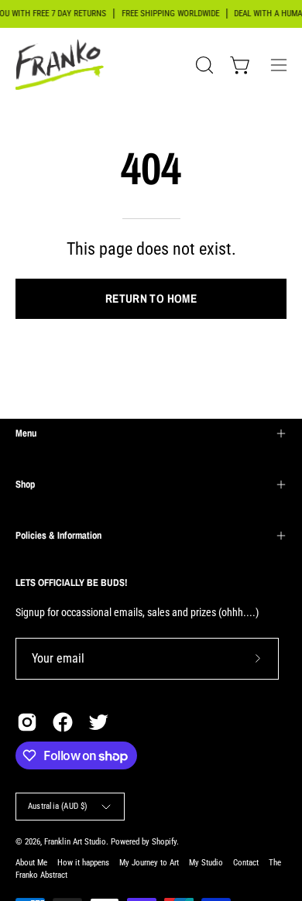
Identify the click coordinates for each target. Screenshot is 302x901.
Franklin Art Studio (75, 842)
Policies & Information (58, 535)
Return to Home (151, 298)
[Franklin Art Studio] (61, 64)
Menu (25, 433)
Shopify (164, 842)
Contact (246, 863)
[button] (203, 65)
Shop (25, 484)
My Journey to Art (149, 863)
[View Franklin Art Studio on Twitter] (98, 722)
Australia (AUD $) (58, 806)
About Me (31, 863)
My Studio (206, 863)
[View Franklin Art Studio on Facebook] (62, 722)
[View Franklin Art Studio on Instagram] (27, 722)
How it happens (83, 863)
